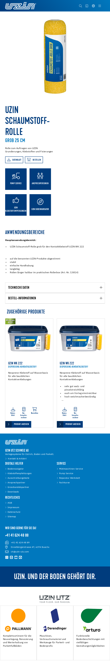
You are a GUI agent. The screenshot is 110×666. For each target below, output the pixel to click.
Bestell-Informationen (22, 298)
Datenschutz (14, 512)
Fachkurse (64, 483)
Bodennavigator (16, 469)
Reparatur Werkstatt (69, 478)
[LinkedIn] (11, 557)
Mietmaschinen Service (71, 469)
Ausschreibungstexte (18, 478)
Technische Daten (18, 288)
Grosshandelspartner (18, 487)
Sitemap (12, 517)
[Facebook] (20, 557)
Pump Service (66, 474)
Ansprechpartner (16, 483)
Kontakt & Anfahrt (17, 459)
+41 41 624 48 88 (17, 535)
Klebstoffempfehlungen (20, 474)
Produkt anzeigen (21, 424)
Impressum (13, 508)
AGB (10, 503)
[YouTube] (16, 557)
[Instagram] (7, 557)
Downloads (13, 492)
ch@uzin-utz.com (20, 552)
